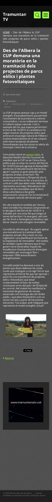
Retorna (9, 358)
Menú (45, 15)
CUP (6, 104)
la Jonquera (36, 104)
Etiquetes (10, 101)
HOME (6, 32)
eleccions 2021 (19, 104)
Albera (7, 107)
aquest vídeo (33, 154)
